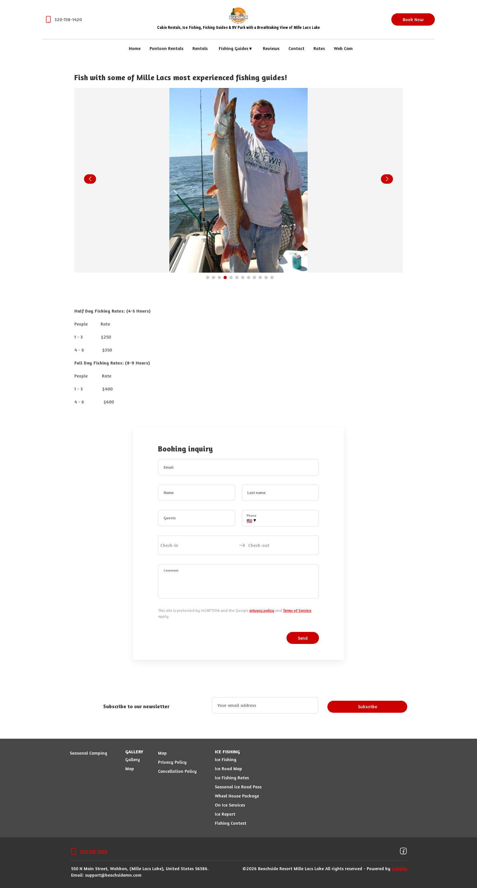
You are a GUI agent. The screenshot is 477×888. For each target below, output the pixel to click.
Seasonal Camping (88, 753)
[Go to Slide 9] (254, 277)
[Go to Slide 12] (272, 277)
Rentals (200, 48)
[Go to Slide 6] (236, 277)
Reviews (271, 48)
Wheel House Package (237, 795)
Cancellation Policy (177, 771)
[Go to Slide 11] (266, 277)
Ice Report (225, 814)
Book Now (413, 19)
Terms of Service (297, 610)
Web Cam (343, 48)
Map (129, 768)
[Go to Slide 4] (225, 277)
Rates (319, 48)
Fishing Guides (235, 48)
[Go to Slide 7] (242, 277)
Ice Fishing (225, 759)
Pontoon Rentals (166, 48)
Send (303, 638)
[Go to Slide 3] (219, 277)
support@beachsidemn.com (113, 875)
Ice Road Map (228, 768)
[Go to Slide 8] (248, 277)
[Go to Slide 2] (213, 277)
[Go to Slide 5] (231, 277)
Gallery (132, 759)
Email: (77, 875)
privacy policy (262, 610)
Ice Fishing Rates (232, 777)
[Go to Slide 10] (260, 277)
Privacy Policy (172, 762)
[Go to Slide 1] (207, 277)
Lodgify (399, 868)
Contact (296, 48)
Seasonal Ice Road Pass (238, 786)
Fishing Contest (230, 823)
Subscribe (367, 706)
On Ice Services (230, 805)
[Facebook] (403, 851)
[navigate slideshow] (90, 179)
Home (135, 48)
